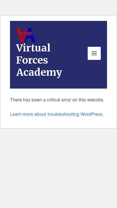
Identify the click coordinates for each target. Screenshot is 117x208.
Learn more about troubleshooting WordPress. (57, 114)
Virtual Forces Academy (39, 60)
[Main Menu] (94, 53)
